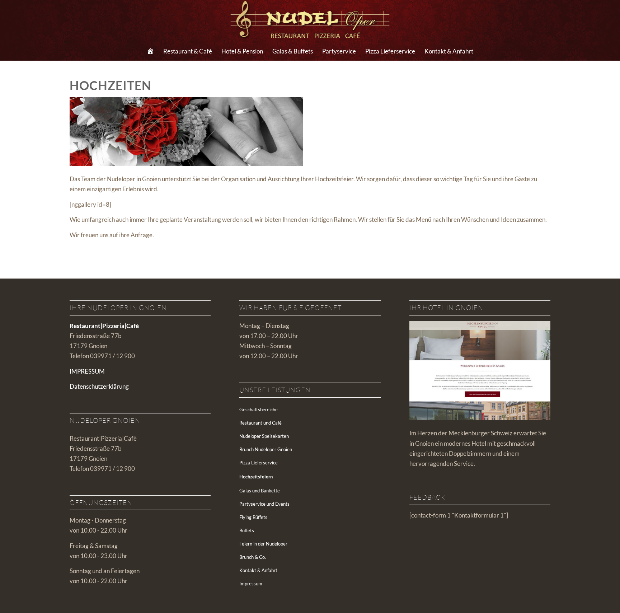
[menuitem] (150, 51)
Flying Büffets (253, 517)
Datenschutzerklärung (99, 386)
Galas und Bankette (259, 490)
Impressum (250, 583)
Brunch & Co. (252, 557)
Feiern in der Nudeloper (263, 544)
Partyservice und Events (264, 504)
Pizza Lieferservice (258, 462)
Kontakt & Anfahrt (258, 570)
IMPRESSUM (87, 371)
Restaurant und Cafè (260, 423)
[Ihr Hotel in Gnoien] (479, 418)
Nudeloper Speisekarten (264, 436)
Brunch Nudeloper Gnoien (265, 449)
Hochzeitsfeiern (256, 476)
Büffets (246, 530)
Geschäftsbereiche (258, 409)
